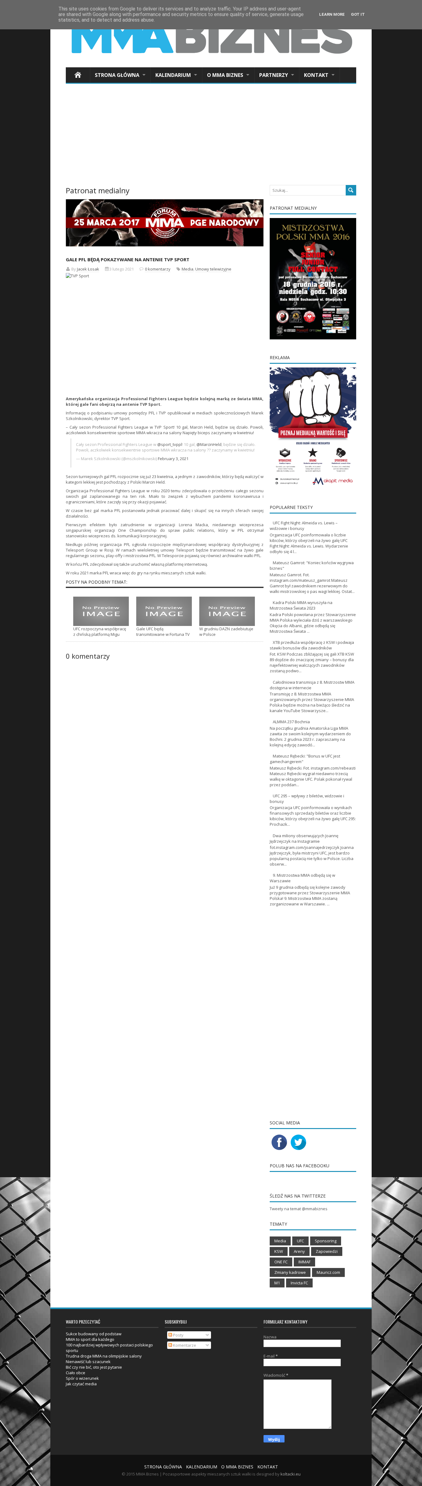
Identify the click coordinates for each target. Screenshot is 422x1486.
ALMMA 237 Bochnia (291, 721)
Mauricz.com (328, 1272)
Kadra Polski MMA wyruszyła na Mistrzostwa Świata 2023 (301, 605)
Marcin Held (201, 427)
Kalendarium (173, 75)
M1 (277, 1283)
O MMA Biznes (225, 75)
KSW (278, 1251)
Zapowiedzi (327, 1251)
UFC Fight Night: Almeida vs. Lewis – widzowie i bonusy (304, 525)
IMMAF (304, 1262)
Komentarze (184, 1345)
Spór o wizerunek (82, 1378)
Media (187, 269)
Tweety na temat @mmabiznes (298, 1208)
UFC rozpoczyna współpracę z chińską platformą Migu (99, 631)
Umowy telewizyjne (213, 269)
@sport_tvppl (169, 444)
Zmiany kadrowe (290, 1272)
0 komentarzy (158, 269)
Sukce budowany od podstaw (93, 1334)
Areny (299, 1251)
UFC (300, 1241)
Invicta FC (299, 1283)
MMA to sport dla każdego (90, 1339)
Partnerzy (273, 75)
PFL (152, 413)
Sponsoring (325, 1241)
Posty (178, 1335)
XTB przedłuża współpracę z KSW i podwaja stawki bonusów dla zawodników (312, 645)
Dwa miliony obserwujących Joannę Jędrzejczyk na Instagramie (304, 838)
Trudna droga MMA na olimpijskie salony (104, 1356)
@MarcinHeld (209, 444)
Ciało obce (75, 1372)
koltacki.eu (291, 1474)
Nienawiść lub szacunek (88, 1361)
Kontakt (316, 75)
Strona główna (117, 75)
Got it (358, 14)
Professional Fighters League (117, 490)
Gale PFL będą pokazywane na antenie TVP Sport (127, 259)
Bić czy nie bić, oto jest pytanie (94, 1367)
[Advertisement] (211, 136)
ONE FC (281, 1262)
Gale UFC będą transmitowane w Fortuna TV (163, 631)
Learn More (332, 14)
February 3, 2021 (173, 458)
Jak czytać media (81, 1384)
